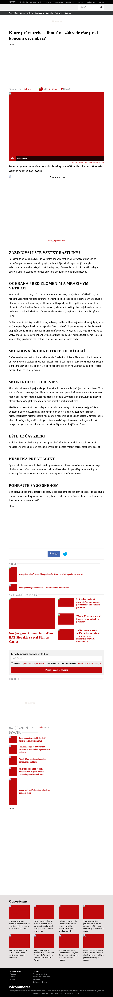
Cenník (12, 977)
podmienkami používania (33, 663)
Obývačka (49, 13)
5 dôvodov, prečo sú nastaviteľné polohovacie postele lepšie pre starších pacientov (34, 749)
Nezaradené (39, 13)
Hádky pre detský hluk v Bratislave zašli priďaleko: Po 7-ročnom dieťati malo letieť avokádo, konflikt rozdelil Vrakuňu (44, 955)
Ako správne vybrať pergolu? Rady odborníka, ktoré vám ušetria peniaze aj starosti (51, 574)
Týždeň (40, 727)
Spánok (68, 13)
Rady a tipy (59, 13)
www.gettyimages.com (79, 162)
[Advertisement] (56, 65)
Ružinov (81, 2)
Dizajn (22, 13)
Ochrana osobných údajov (42, 977)
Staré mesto (59, 2)
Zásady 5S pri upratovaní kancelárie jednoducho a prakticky (88, 619)
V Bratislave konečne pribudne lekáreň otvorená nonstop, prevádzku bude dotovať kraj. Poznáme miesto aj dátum (93, 926)
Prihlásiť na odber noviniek (56, 670)
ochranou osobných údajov (89, 663)
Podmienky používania (40, 974)
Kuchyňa (30, 13)
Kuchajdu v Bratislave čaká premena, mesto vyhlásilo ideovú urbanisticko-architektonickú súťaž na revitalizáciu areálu (68, 926)
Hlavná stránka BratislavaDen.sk (30, 2)
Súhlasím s (18, 663)
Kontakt (12, 979)
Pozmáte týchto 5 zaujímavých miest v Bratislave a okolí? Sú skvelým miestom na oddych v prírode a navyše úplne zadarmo (93, 955)
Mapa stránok (37, 979)
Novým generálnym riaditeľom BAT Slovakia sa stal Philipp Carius (44, 587)
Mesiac (47, 727)
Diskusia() (66, 89)
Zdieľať (54, 554)
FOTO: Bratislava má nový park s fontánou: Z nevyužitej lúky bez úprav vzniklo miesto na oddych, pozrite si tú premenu (69, 955)
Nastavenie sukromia (40, 982)
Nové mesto (70, 2)
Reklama (13, 974)
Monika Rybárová (52, 89)
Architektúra (13, 13)
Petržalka (48, 2)
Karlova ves (91, 2)
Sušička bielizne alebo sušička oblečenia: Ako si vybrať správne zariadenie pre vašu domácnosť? (87, 636)
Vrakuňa (101, 2)
